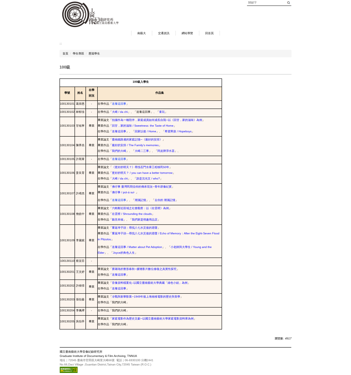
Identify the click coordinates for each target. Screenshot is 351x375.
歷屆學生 (94, 53)
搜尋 (288, 2)
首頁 (65, 53)
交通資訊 (163, 33)
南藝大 (141, 33)
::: (61, 43)
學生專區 (78, 53)
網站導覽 (187, 33)
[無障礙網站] (69, 369)
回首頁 (209, 33)
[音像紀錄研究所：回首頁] (90, 14)
